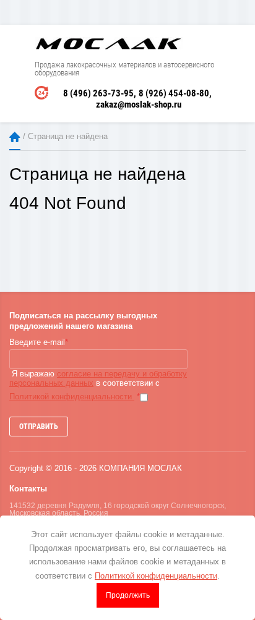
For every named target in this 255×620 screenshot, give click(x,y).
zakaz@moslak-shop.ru (138, 104)
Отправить (38, 426)
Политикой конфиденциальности (71, 397)
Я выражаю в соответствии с (98, 385)
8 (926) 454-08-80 (174, 93)
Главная (14, 137)
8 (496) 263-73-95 (98, 93)
